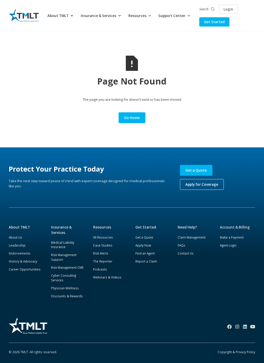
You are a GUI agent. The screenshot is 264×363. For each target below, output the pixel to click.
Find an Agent (145, 253)
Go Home (132, 117)
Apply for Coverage (201, 184)
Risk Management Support (64, 257)
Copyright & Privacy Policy (236, 352)
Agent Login (228, 245)
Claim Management (191, 237)
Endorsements (19, 253)
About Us (15, 237)
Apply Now (143, 245)
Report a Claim (146, 261)
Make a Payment (232, 237)
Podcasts (100, 269)
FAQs (181, 245)
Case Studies (102, 245)
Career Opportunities (24, 269)
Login (228, 9)
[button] (60, 15)
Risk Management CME (67, 267)
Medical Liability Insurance (62, 244)
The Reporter (102, 261)
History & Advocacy (23, 261)
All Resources (103, 237)
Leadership (17, 245)
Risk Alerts (100, 253)
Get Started (214, 22)
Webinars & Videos (107, 277)
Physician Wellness (65, 288)
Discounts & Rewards (67, 296)
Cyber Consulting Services (63, 277)
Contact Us (186, 253)
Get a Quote (196, 170)
